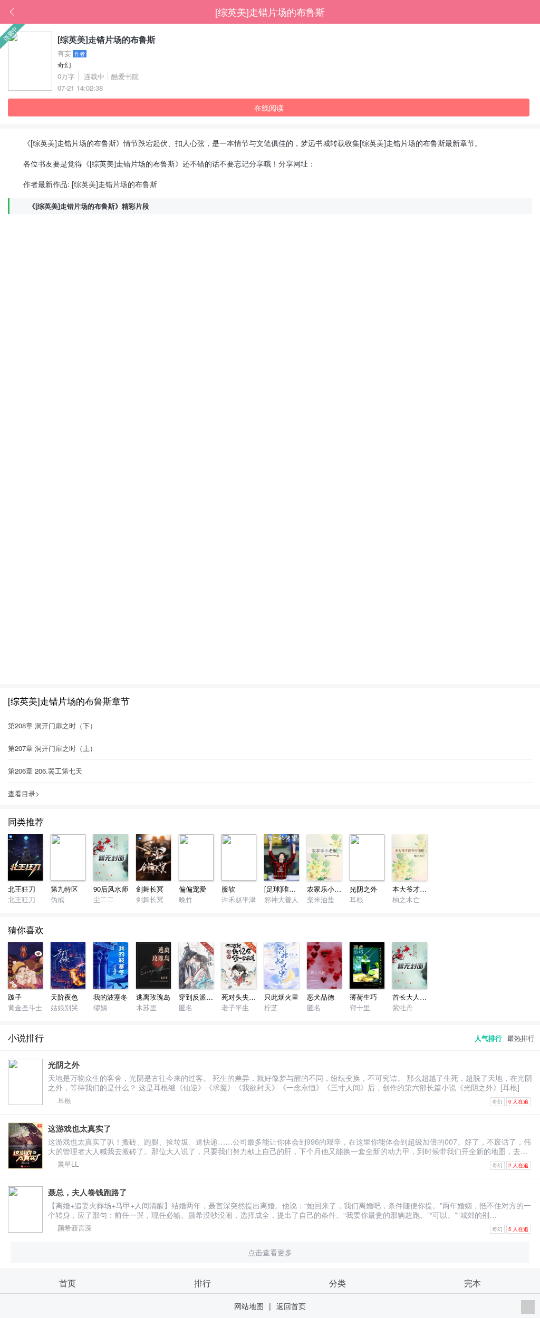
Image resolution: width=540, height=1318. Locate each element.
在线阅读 (269, 107)
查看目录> (24, 793)
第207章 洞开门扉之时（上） (52, 748)
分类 (337, 1282)
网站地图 (249, 1305)
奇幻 (64, 65)
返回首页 (291, 1305)
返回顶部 (528, 1307)
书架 (532, 12)
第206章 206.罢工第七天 (45, 771)
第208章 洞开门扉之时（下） (52, 725)
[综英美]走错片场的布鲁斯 (270, 11)
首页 (516, 12)
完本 (472, 1282)
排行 (202, 1282)
